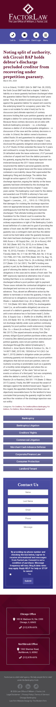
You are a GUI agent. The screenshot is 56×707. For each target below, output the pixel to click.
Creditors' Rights (28, 432)
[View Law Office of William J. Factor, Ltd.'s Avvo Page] (36, 687)
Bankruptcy (28, 418)
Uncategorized (39, 409)
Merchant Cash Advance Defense (28, 447)
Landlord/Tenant (28, 468)
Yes (29, 574)
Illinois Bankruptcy (26, 409)
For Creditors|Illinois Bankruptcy (34, 406)
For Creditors (17, 406)
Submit (28, 581)
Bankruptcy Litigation (28, 425)
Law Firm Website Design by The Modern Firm (28, 701)
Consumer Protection (28, 461)
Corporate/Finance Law (28, 454)
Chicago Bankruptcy (28, 698)
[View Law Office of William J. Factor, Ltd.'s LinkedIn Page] (28, 687)
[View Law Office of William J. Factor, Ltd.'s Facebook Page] (20, 687)
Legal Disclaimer (13, 695)
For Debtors (14, 409)
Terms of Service (42, 695)
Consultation (24, 40)
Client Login (36, 40)
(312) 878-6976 (30, 627)
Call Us (12, 40)
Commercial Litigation (28, 439)
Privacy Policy (27, 695)
